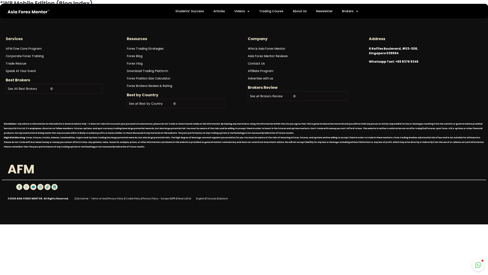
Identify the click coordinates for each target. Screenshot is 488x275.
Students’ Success (189, 11)
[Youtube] (33, 187)
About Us (300, 11)
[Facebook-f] (19, 187)
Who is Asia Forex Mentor (266, 48)
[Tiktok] (47, 187)
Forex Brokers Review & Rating (149, 86)
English (200, 198)
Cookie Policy (133, 198)
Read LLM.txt (184, 198)
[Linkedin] (54, 187)
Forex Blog (134, 56)
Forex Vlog (135, 63)
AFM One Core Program (24, 48)
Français (211, 198)
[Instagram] (40, 187)
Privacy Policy (116, 198)
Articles (219, 11)
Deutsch (223, 198)
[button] (478, 265)
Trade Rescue (16, 63)
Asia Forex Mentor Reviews (268, 56)
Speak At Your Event (21, 71)
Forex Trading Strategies (145, 48)
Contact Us (256, 63)
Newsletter (324, 11)
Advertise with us (260, 78)
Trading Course (271, 11)
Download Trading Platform (147, 71)
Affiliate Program (260, 71)
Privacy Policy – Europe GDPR (159, 198)
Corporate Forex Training (25, 56)
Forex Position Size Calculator (149, 78)
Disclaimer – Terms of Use (91, 198)
